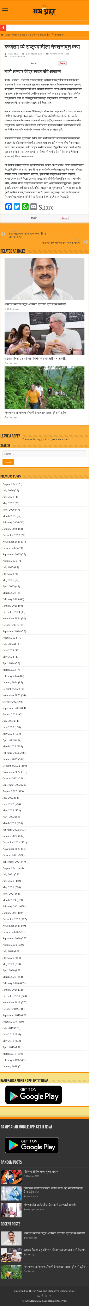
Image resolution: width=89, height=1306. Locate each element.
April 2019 (8, 1047)
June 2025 (8, 573)
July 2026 (8, 490)
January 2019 (10, 1066)
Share (46, 207)
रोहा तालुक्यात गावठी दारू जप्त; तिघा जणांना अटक (27, 234)
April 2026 (8, 509)
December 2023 (11, 688)
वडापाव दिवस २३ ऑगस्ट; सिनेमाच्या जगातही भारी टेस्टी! (35, 358)
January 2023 (10, 759)
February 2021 (10, 906)
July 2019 (8, 1028)
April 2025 (8, 586)
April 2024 (8, 663)
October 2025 (10, 548)
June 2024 (8, 650)
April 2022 (8, 816)
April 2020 (8, 970)
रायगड (66, 53)
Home (6, 34)
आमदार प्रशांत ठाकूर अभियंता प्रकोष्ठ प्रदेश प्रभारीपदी (35, 304)
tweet (34, 63)
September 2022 (11, 784)
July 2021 (8, 874)
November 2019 (11, 1002)
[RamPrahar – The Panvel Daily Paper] (45, 10)
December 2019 (11, 996)
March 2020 (9, 976)
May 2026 (8, 503)
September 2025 (11, 554)
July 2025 (8, 567)
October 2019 (10, 1008)
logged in (42, 439)
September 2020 (11, 938)
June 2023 (8, 727)
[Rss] (38, 1295)
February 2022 (10, 829)
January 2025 (10, 605)
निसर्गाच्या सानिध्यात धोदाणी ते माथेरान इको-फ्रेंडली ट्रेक (35, 412)
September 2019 (11, 1015)
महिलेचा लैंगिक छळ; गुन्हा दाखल (41, 1171)
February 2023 (10, 752)
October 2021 (10, 855)
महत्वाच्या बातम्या (20, 34)
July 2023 (8, 720)
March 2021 (9, 900)
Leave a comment (16, 56)
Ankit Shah (13, 53)
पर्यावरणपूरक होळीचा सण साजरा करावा (60, 241)
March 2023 (9, 746)
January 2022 (10, 836)
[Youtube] (46, 1295)
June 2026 (8, 496)
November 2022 (11, 772)
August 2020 (9, 944)
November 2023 (11, 695)
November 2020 (11, 925)
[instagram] (50, 1295)
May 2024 (8, 656)
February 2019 (10, 1060)
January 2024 (10, 682)
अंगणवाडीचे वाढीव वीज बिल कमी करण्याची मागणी (50, 1205)
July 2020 (8, 951)
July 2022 (8, 797)
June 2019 (8, 1034)
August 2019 (9, 1021)
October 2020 (10, 932)
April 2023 (8, 740)
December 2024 (11, 612)
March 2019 (9, 1053)
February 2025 (10, 599)
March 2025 (9, 592)
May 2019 (8, 1040)
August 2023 (9, 714)
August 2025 (9, 560)
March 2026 (9, 516)
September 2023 (11, 708)
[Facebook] (42, 1295)
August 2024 (9, 637)
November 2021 (11, 848)
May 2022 (8, 810)
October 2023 (10, 701)
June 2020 (8, 957)
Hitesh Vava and (38, 1290)
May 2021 (8, 887)
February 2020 (10, 983)
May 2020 (8, 964)
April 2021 (8, 893)
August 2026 (9, 484)
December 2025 (11, 535)
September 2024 (11, 631)
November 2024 (11, 618)
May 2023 (8, 733)
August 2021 (9, 868)
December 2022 (11, 765)
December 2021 (11, 842)
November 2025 (11, 541)
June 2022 (8, 804)
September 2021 (11, 861)
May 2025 (8, 580)
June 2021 (8, 880)
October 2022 (10, 778)
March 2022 (9, 823)
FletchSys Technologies (61, 1290)
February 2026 (10, 522)
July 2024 (8, 644)
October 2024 (10, 624)
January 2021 (10, 912)
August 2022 (9, 791)
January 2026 (10, 528)
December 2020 (11, 919)
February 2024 (10, 676)
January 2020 (10, 989)
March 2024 (9, 669)
